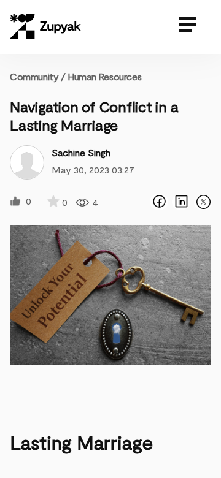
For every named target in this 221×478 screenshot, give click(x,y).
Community (38, 76)
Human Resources (104, 76)
